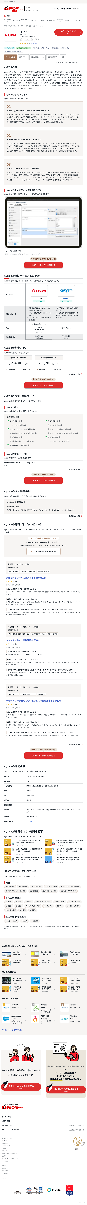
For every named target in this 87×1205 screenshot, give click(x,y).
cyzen (23, 31)
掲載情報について (67, 62)
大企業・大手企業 (11, 921)
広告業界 (59, 906)
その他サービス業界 (73, 906)
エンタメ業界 (48, 906)
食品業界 (19, 901)
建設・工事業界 (60, 901)
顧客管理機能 (34, 891)
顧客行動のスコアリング (68, 891)
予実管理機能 (23, 886)
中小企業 (24, 921)
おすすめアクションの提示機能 (15, 891)
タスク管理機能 (36, 886)
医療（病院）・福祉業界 (43, 901)
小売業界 (9, 901)
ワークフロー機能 (51, 886)
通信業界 (9, 906)
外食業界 (29, 901)
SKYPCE (66, 298)
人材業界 (23, 910)
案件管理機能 (10, 886)
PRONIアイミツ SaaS (10, 26)
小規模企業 (35, 921)
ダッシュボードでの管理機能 (70, 886)
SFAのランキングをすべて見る (12, 1030)
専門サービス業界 (74, 901)
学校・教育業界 (11, 910)
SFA (21, 26)
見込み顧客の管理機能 (49, 891)
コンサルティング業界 (33, 906)
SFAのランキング (31, 26)
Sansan (73, 1005)
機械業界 (19, 906)
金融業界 (33, 910)
